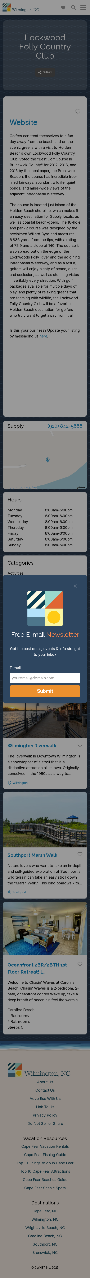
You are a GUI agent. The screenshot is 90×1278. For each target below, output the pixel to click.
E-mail (15, 668)
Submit (45, 691)
